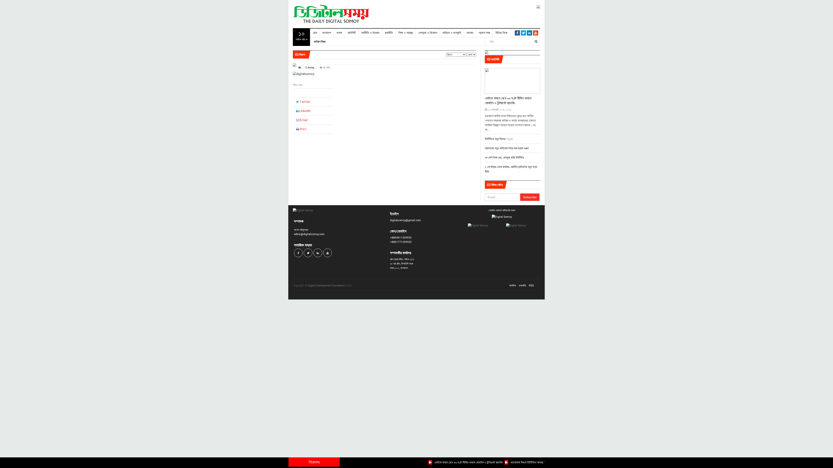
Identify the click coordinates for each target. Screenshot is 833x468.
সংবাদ (339, 32)
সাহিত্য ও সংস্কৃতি (452, 32)
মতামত (470, 32)
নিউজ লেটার (496, 185)
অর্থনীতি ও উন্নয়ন (370, 32)
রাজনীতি (389, 32)
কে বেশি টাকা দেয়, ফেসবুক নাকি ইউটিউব (504, 157)
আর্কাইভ (512, 285)
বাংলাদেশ (326, 32)
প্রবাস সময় (484, 32)
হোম (315, 32)
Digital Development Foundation (326, 285)
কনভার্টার (522, 285)
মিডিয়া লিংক (501, 32)
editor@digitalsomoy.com (309, 234)
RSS (531, 285)
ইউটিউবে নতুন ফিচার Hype (499, 139)
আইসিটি (352, 32)
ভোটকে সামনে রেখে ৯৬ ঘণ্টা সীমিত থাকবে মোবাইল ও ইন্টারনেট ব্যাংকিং (460, 462)
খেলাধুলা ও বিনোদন (427, 32)
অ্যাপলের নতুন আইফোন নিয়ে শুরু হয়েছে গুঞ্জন (507, 148)
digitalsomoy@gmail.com (405, 220)
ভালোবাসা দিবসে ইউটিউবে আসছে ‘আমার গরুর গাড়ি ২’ (528, 462)
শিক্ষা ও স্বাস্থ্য (405, 32)
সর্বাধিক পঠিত (301, 35)
